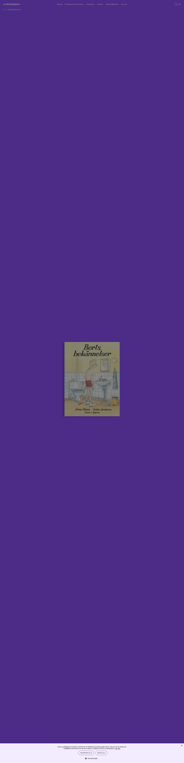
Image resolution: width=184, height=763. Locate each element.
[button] (92, 758)
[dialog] (92, 381)
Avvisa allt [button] (101, 753)
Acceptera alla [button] (86, 753)
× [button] (181, 745)
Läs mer (117, 748)
